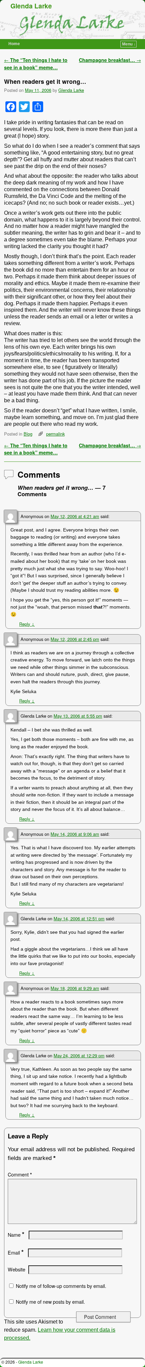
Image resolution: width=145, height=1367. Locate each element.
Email (16, 1252)
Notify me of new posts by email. (50, 1301)
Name (16, 1234)
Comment (20, 1174)
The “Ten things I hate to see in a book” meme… (35, 64)
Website (16, 1269)
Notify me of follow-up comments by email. (61, 1286)
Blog (28, 434)
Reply (27, 624)
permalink (55, 434)
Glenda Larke (31, 5)
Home (14, 43)
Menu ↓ (129, 44)
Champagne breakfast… (110, 60)
